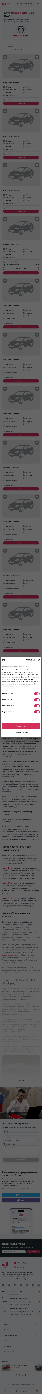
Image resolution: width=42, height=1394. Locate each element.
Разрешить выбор (21, 732)
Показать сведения (29, 720)
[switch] (37, 699)
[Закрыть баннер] (39, 660)
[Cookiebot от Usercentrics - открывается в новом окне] (26, 660)
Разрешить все (21, 726)
